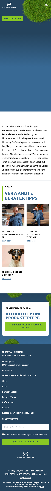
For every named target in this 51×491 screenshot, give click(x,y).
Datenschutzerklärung (21, 434)
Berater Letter (9, 392)
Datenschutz (40, 474)
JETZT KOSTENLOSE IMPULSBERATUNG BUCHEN (25, 326)
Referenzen (8, 402)
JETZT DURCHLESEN (12, 18)
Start (4, 387)
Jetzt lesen (6, 241)
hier (42, 487)
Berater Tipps (9, 397)
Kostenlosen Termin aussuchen (18, 413)
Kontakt (6, 408)
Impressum (25, 477)
